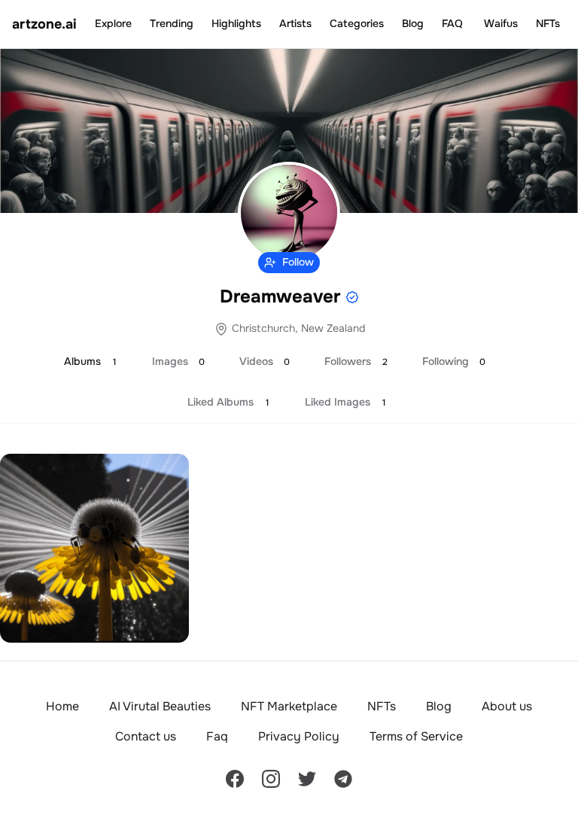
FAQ (452, 23)
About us (507, 706)
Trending (171, 23)
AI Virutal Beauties (160, 706)
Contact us (145, 736)
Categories (357, 23)
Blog (413, 23)
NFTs (548, 23)
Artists (295, 23)
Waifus (501, 23)
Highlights (236, 23)
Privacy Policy (298, 736)
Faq (217, 736)
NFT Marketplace (289, 706)
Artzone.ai (44, 24)
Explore (113, 23)
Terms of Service (416, 736)
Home (62, 706)
